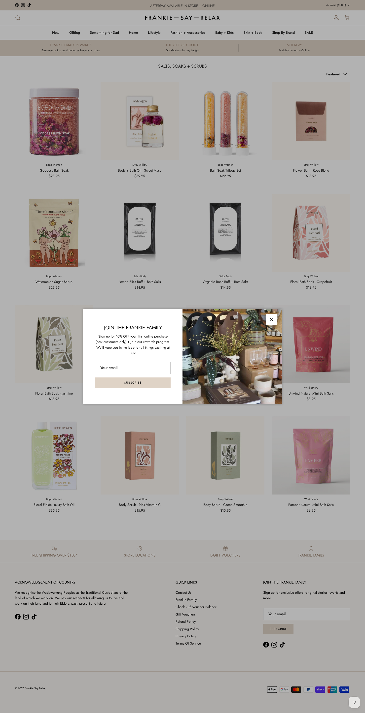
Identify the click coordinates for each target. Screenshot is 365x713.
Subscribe (133, 382)
